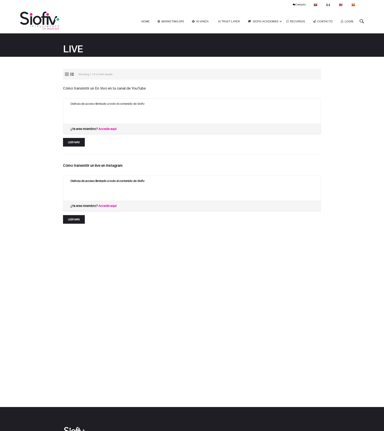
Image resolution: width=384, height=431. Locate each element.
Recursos (297, 21)
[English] (341, 4)
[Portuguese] (316, 4)
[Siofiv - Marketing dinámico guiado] (40, 21)
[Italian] (328, 4)
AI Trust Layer (229, 21)
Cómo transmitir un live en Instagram (93, 165)
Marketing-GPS (172, 21)
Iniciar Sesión (127, 114)
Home (145, 21)
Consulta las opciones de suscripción (94, 114)
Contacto (300, 4)
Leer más (75, 141)
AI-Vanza (202, 21)
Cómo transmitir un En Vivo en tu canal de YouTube (104, 88)
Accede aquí (107, 129)
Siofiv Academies (265, 21)
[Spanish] (353, 4)
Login (349, 21)
